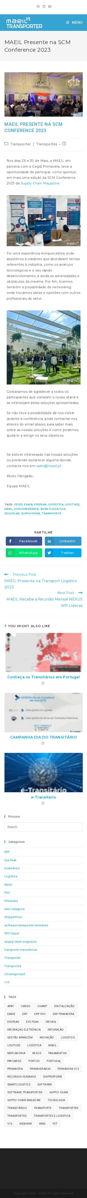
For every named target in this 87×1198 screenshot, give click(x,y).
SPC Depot (11, 933)
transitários (17, 1108)
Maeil (8, 884)
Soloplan (12, 513)
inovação (47, 1037)
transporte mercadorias (20, 949)
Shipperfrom (13, 917)
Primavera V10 (68, 1068)
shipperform (52, 1076)
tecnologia (56, 1100)
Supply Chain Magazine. (40, 183)
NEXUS (36, 1053)
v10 (6, 982)
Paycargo (14, 1061)
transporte (51, 513)
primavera (15, 1068)
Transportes (46, 144)
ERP (7, 852)
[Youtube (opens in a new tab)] (49, 6)
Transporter (20, 144)
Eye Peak (10, 860)
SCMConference (26, 508)
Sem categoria (14, 909)
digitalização (64, 1006)
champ (42, 1006)
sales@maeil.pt (48, 466)
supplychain (30, 513)
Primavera (11, 901)
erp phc (40, 1014)
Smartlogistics (53, 508)
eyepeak (40, 504)
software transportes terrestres (26, 925)
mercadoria (16, 1053)
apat (10, 1006)
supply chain (59, 1092)
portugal (54, 1061)
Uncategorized (14, 974)
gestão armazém (20, 1037)
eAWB (28, 504)
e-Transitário (43, 797)
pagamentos (57, 1053)
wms (42, 1123)
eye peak (32, 1021)
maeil (8, 508)
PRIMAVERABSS (40, 1068)
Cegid (18, 504)
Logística (56, 504)
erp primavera (63, 1014)
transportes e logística (52, 1115)
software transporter (25, 1092)
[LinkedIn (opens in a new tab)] (44, 6)
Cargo (26, 1006)
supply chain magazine (20, 941)
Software (44, 1084)
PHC (7, 892)
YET (54, 1123)
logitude (72, 504)
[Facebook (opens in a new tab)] (38, 6)
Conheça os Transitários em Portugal (43, 677)
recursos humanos (21, 1076)
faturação (56, 1029)
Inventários (12, 868)
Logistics (68, 1037)
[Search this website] (43, 827)
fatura (51, 1021)
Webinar (25, 1123)
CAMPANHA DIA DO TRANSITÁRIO (43, 737)
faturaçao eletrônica (24, 1029)
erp (24, 1014)
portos (34, 1061)
